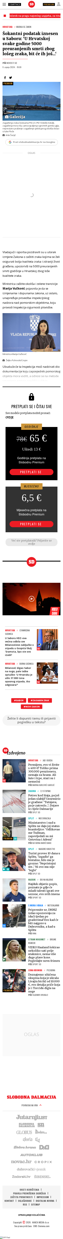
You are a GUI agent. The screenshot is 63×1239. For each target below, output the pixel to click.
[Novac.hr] (21, 1161)
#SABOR (19, 700)
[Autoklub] (31, 1154)
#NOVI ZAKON (32, 706)
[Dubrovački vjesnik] (31, 1169)
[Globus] (24, 1132)
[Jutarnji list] (31, 1117)
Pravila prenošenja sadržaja (29, 1193)
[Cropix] (43, 1161)
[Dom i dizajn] (44, 1146)
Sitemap (35, 1204)
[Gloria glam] (38, 1139)
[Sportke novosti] (41, 1124)
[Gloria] (27, 1139)
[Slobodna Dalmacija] (31, 4)
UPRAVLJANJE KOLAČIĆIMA (31, 1215)
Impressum (43, 1197)
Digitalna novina (45, 1200)
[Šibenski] (42, 1176)
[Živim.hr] (41, 1132)
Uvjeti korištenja (29, 1189)
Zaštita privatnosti (21, 1197)
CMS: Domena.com (41, 1226)
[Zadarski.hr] (21, 1176)
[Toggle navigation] (4, 4)
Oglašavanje (25, 1200)
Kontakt (9, 1200)
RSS (25, 1204)
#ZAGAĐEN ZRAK (40, 700)
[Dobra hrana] (25, 1146)
